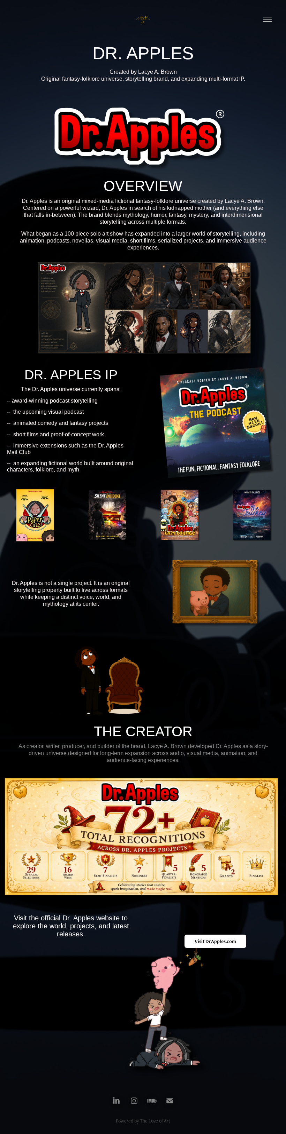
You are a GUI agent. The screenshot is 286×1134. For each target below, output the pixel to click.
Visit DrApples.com (215, 941)
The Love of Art (155, 1121)
